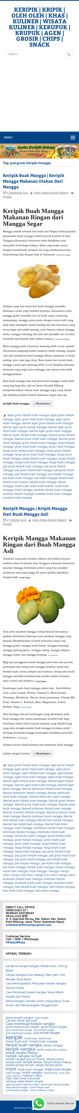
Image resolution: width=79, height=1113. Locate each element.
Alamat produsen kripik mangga (42, 816)
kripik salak (64, 1073)
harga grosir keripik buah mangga (24, 450)
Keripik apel (30, 1038)
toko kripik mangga (47, 890)
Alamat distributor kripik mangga (49, 796)
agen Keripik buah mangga (39, 773)
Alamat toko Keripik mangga (55, 820)
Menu (8, 137)
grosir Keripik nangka (54, 1027)
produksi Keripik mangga (18, 493)
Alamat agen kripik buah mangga (36, 785)
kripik (11, 1069)
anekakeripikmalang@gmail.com (28, 925)
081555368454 (15, 942)
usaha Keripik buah (39, 1087)
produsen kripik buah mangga (33, 882)
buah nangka (42, 1018)
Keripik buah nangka (24, 1045)
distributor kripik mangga (30, 835)
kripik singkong (13, 1076)
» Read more (42, 403)
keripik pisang (55, 1059)
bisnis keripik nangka (19, 1017)
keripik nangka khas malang (51, 1050)
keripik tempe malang (57, 1062)
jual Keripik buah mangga (31, 474)
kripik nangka (32, 1072)
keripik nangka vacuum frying (25, 1059)
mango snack (66, 874)
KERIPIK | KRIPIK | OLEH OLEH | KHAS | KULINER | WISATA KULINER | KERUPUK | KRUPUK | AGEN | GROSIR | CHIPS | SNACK (39, 26)
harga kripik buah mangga (31, 462)
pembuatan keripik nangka (55, 1084)
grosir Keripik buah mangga (39, 442)
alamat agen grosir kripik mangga (50, 431)
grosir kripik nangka (44, 1030)
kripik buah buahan (42, 486)
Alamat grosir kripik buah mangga (36, 438)
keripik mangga (65, 867)
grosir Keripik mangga (28, 839)
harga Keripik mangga (29, 847)
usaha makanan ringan (42, 1090)
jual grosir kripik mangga (30, 859)
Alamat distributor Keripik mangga (24, 792)
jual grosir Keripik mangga (31, 855)
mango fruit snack (45, 874)
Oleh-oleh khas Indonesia (23, 1078)
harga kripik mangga (62, 462)
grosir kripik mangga (62, 446)
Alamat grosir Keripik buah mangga (25, 435)
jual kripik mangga (45, 478)
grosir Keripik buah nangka (22, 1027)
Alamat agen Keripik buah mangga (25, 781)
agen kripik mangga (60, 776)
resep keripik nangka (17, 1087)
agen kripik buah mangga (31, 776)
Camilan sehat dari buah (22, 1020)
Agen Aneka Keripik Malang (51, 192)
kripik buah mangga (15, 871)
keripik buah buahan (15, 482)
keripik (14, 1037)
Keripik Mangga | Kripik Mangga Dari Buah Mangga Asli (35, 511)
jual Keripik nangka (47, 1032)
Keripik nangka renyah (24, 1056)
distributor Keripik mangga (19, 832)
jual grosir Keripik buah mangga (23, 466)
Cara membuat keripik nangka (30, 1024)
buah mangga (23, 827)
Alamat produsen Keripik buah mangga (46, 808)
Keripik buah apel (17, 1041)
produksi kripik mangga (17, 497)
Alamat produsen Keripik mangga (24, 812)
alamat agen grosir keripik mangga (25, 427)
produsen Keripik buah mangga (22, 879)
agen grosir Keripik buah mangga (28, 415)
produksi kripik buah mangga (53, 493)
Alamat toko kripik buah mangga (23, 824)
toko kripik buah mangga (18, 890)
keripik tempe (32, 1062)
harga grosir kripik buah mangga (35, 454)
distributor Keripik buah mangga (54, 827)
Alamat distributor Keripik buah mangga (47, 788)
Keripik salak (13, 1062)
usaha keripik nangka (17, 1090)
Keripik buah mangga (43, 482)
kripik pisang (50, 1073)
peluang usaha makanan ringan (22, 1084)
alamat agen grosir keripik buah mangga (47, 423)
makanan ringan (32, 1075)
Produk (7, 196)
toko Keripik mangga (62, 886)
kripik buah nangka (58, 1069)
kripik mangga (24, 489)
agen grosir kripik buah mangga (35, 419)
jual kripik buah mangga (18, 478)
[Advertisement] (39, 98)
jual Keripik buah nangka (19, 1033)
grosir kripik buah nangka (19, 1030)
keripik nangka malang (21, 1052)
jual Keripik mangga (60, 474)
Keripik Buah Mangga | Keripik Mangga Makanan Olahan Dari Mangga (33, 181)
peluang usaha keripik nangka (24, 1081)
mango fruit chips (22, 874)
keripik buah (66, 478)
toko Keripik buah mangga (31, 886)
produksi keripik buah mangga (53, 489)
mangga (53, 871)
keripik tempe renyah (20, 1065)
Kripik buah (22, 486)
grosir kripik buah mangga (31, 446)
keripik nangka (20, 1049)
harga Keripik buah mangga (39, 458)
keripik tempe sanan (49, 1065)
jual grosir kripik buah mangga (34, 470)
